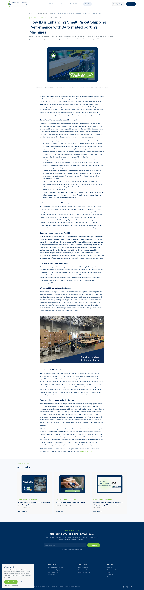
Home (30, 13)
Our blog (87, 4)
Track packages (118, 4)
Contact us (131, 4)
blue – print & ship (53, 572)
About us (63, 4)
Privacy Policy (79, 549)
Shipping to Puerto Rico (84, 572)
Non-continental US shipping (55, 567)
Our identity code (75, 4)
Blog (35, 13)
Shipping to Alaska (83, 570)
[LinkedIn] (127, 587)
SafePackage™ (52, 574)
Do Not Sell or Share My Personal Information (69, 586)
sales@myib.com (86, 451)
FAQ (108, 577)
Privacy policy (38, 586)
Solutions (52, 4)
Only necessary (25, 582)
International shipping (54, 570)
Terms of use (46, 586)
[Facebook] (123, 587)
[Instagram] (131, 587)
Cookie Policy (54, 586)
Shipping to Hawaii (83, 567)
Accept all (11, 582)
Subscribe (94, 545)
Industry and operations (44, 13)
